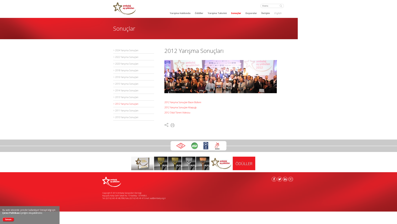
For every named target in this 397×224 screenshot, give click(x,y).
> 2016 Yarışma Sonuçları (125, 77)
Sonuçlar (236, 13)
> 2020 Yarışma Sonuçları (125, 63)
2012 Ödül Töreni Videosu (177, 112)
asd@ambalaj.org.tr (158, 198)
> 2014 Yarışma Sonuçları (125, 90)
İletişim (265, 13)
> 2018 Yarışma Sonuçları (125, 70)
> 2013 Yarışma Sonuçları (125, 97)
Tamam (8, 219)
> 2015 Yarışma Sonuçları (125, 83)
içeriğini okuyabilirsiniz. (22, 212)
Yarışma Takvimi (217, 13)
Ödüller (199, 13)
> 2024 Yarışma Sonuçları (125, 50)
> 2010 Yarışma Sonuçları (125, 117)
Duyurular (251, 13)
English (277, 13)
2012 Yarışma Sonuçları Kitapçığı (180, 107)
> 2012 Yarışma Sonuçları (125, 103)
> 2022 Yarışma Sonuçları (125, 57)
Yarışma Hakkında (180, 13)
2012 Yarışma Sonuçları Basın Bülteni (182, 102)
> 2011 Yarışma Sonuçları (125, 110)
